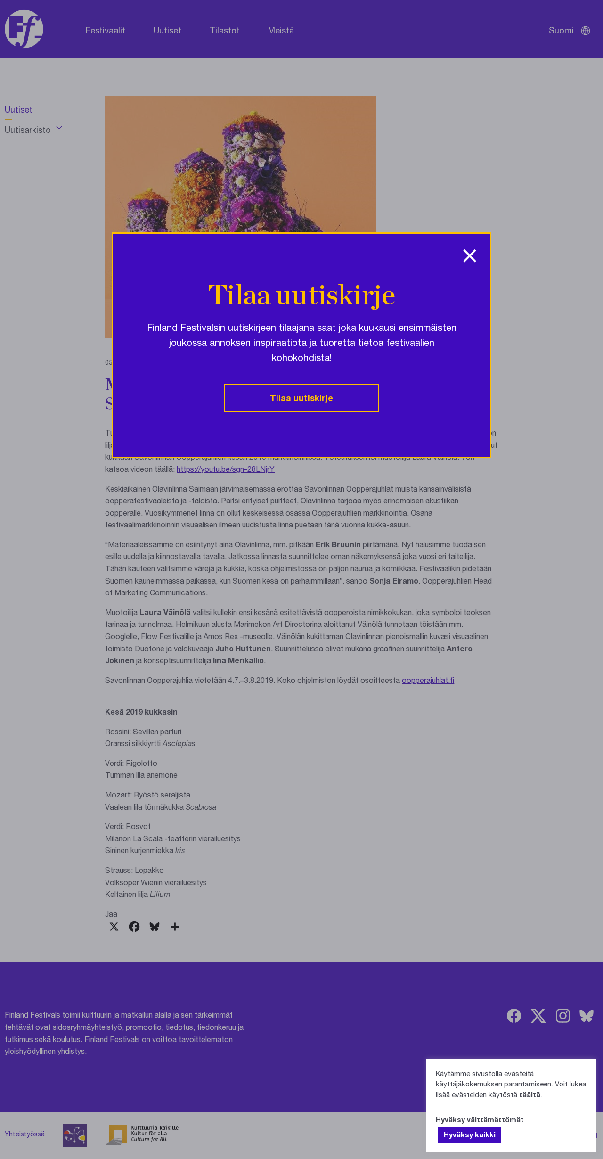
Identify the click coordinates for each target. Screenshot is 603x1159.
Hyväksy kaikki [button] (470, 1134)
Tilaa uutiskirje (301, 398)
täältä (529, 1094)
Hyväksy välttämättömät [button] (480, 1119)
